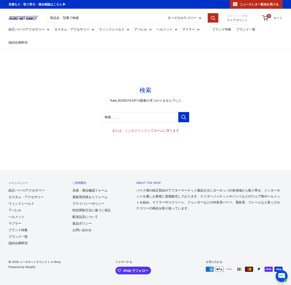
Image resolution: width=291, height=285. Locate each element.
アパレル (140, 29)
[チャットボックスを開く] (282, 276)
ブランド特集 (221, 29)
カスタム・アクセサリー (71, 29)
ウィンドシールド (112, 29)
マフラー (188, 29)
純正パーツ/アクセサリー (27, 29)
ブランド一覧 (245, 29)
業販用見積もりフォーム (90, 197)
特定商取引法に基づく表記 (91, 210)
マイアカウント (237, 20)
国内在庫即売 (18, 43)
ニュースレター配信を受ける (259, 4)
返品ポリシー (82, 223)
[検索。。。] (183, 117)
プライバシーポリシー (88, 204)
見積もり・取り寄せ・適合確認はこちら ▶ (37, 4)
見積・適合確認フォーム (90, 190)
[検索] (213, 18)
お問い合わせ (82, 230)
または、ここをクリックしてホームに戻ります (145, 130)
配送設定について (85, 217)
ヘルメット (165, 29)
